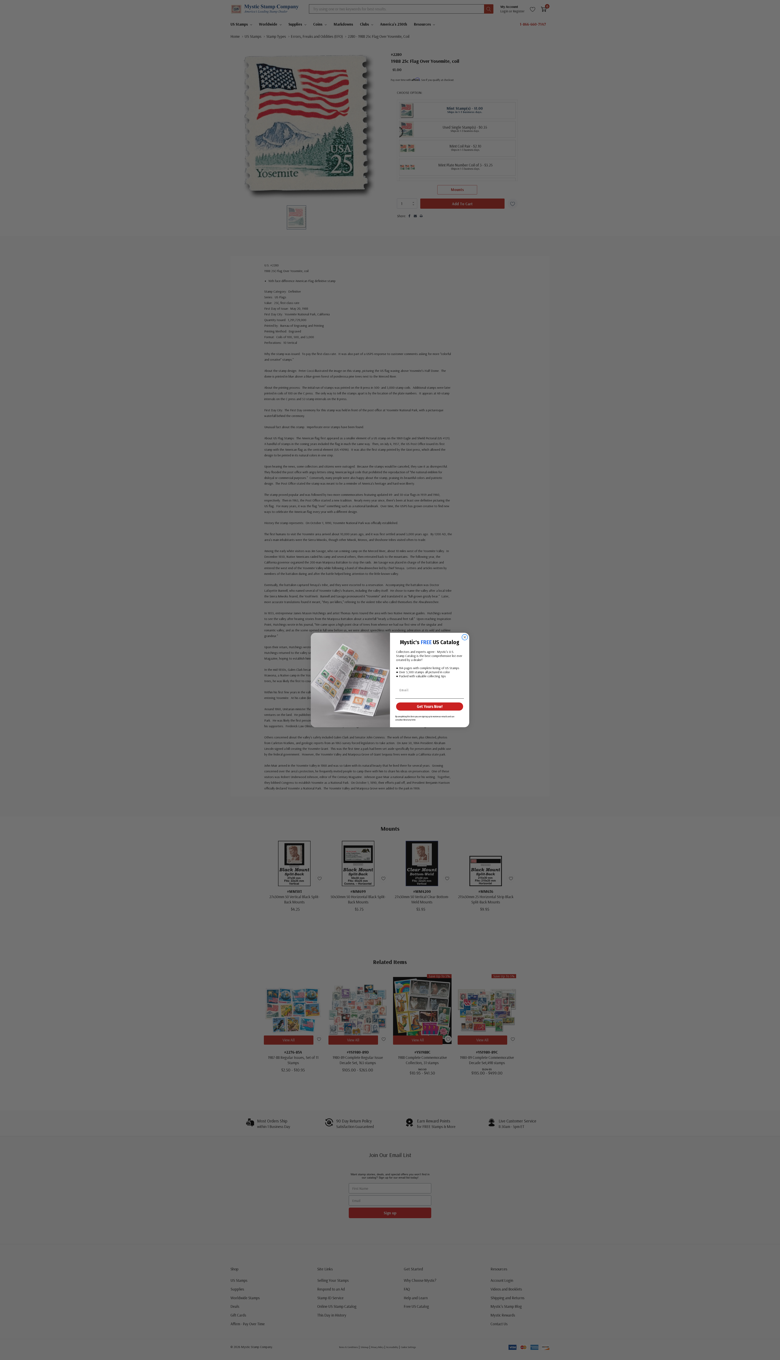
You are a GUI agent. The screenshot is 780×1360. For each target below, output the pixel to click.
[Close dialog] (464, 637)
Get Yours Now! (430, 706)
